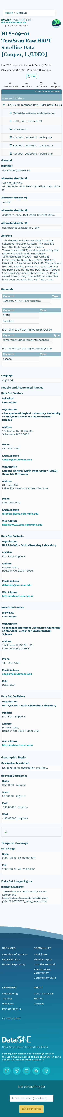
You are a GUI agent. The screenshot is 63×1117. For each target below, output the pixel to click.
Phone (6, 444)
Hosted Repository (14, 964)
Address (7, 427)
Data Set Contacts (12, 536)
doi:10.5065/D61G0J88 (13, 22)
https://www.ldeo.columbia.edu (22, 524)
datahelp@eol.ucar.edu (16, 585)
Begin (5, 854)
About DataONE (44, 993)
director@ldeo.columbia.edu (20, 513)
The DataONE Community (42, 971)
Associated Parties (12, 607)
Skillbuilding (10, 993)
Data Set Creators (12, 393)
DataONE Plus (11, 959)
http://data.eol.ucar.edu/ (17, 596)
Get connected (31, 1109)
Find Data (13, 1018)
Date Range (8, 848)
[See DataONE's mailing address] (46, 1071)
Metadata (21, 12)
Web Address (9, 520)
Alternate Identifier (13, 178)
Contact (39, 1003)
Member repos (43, 959)
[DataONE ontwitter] (7, 1071)
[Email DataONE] (26, 1071)
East (4, 803)
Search (9, 12)
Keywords (7, 289)
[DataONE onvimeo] (17, 1071)
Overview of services (15, 954)
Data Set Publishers (13, 696)
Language (7, 375)
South (5, 792)
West (5, 814)
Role (4, 681)
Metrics (38, 998)
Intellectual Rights (12, 886)
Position (7, 552)
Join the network (45, 964)
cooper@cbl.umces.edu (17, 459)
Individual (8, 398)
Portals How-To (12, 1008)
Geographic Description (15, 763)
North (5, 781)
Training (7, 998)
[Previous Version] (5, 26)
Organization (9, 409)
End (4, 865)
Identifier (6, 165)
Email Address (10, 455)
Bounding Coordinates (14, 775)
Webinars (8, 1003)
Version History (18, 25)
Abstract (6, 235)
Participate (41, 954)
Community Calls (45, 977)
